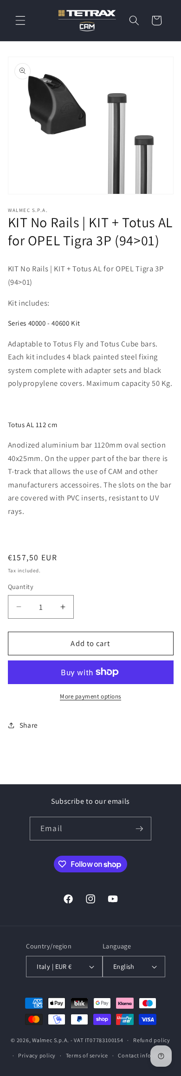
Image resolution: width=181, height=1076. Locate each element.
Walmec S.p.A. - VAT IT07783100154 (77, 1040)
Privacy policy (37, 1055)
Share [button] (28, 725)
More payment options (90, 696)
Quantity (21, 586)
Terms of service (87, 1055)
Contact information (145, 1055)
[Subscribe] (139, 829)
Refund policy (151, 1040)
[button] (20, 20)
